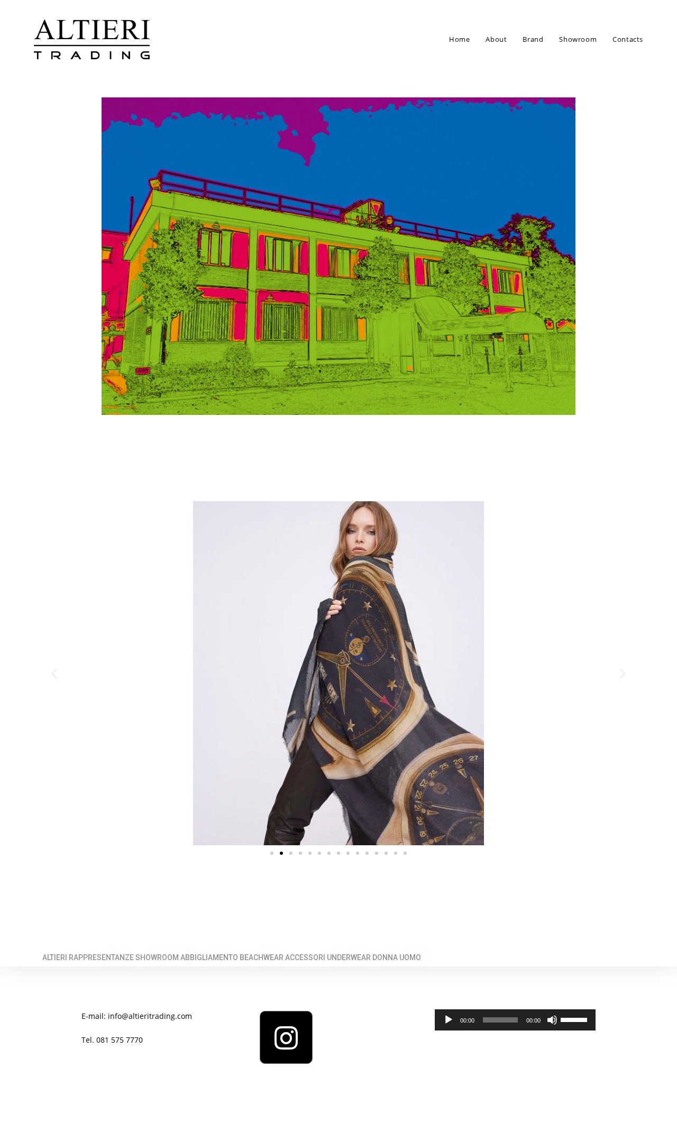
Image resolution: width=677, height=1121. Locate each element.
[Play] (448, 1020)
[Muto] (552, 1020)
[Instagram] (286, 1037)
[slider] (575, 1018)
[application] (515, 1019)
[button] (271, 853)
